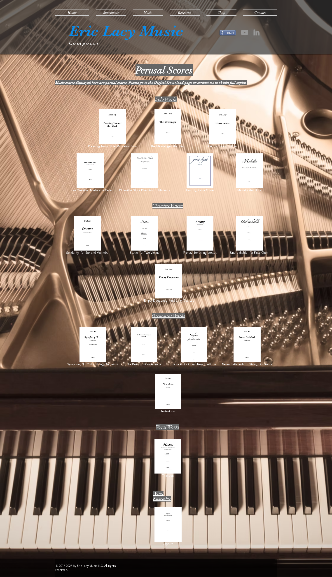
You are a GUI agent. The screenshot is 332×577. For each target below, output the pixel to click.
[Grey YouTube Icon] (244, 32)
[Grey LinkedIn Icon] (256, 32)
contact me (205, 82)
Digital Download (169, 82)
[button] (110, 12)
